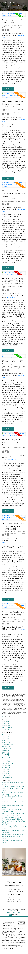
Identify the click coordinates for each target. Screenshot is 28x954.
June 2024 (5, 771)
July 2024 (5, 769)
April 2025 (5, 756)
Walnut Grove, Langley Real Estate (16, 27)
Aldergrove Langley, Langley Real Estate (17, 694)
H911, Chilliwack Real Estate (16, 704)
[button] (9, 894)
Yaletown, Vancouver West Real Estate (10, 713)
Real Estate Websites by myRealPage (14, 912)
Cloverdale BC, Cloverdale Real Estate (14, 699)
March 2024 (6, 775)
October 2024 (6, 765)
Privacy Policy (13, 910)
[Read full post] (14, 15)
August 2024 (6, 767)
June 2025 (5, 752)
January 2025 (6, 762)
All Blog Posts (6, 721)
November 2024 (7, 763)
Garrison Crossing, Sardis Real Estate (13, 813)
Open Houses (6, 725)
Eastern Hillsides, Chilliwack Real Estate (10, 700)
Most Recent (6, 735)
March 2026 (6, 742)
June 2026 (5, 738)
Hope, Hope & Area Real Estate (12, 817)
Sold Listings (6, 729)
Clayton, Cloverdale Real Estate (12, 796)
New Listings (6, 723)
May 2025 (5, 754)
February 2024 (7, 777)
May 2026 (5, 740)
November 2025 (7, 744)
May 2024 (5, 773)
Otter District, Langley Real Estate (13, 708)
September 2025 (7, 748)
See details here (11, 297)
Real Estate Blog (7, 727)
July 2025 (5, 750)
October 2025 (6, 746)
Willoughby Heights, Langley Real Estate (16, 712)
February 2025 (7, 760)
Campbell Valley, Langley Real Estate (11, 695)
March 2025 (6, 758)
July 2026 (5, 736)
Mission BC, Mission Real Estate (12, 819)
